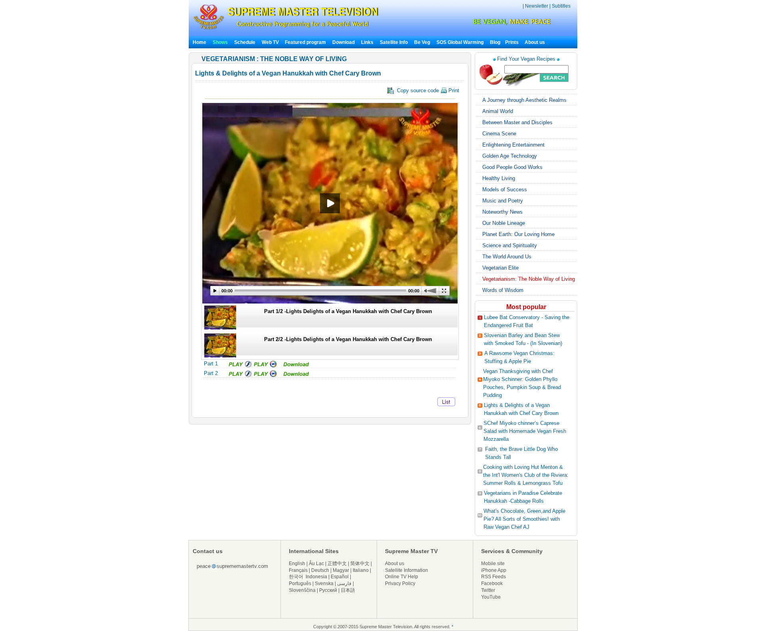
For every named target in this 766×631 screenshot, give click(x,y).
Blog (495, 42)
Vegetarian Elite (500, 268)
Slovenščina (302, 590)
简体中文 (359, 563)
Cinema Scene (499, 134)
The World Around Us (506, 257)
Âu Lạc (316, 563)
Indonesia (316, 576)
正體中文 (337, 563)
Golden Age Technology (509, 156)
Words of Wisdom (502, 290)
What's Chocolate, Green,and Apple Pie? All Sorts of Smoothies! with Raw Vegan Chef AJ (524, 519)
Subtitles (561, 6)
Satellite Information (406, 570)
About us (535, 42)
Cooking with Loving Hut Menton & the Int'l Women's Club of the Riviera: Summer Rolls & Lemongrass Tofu (526, 475)
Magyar (341, 570)
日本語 (348, 590)
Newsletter (536, 6)
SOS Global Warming (460, 42)
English (297, 563)
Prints (512, 42)
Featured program (305, 42)
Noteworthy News (502, 212)
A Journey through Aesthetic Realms (524, 100)
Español (340, 576)
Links (367, 42)
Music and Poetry (502, 201)
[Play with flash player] (239, 366)
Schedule (244, 42)
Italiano (361, 570)
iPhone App (493, 570)
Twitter (488, 590)
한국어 (296, 576)
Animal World (497, 111)
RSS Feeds (493, 576)
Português (300, 583)
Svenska (324, 583)
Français (298, 570)
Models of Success (504, 189)
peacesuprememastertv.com (232, 566)
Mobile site (493, 563)
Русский (328, 590)
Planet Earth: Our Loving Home (518, 234)
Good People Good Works (512, 167)
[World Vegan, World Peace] (491, 24)
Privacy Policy (400, 583)
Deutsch (320, 570)
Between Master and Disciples (517, 122)
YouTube (491, 597)
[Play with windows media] (266, 366)
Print (453, 90)
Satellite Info (394, 42)
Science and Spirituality (509, 245)
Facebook (492, 583)
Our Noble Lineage (503, 223)
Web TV (271, 42)
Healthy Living (498, 178)
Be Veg (422, 42)
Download (343, 42)
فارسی (344, 583)
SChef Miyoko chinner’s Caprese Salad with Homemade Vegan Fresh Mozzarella (525, 431)
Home (199, 42)
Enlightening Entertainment (513, 145)
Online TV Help (401, 576)
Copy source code (426, 90)
